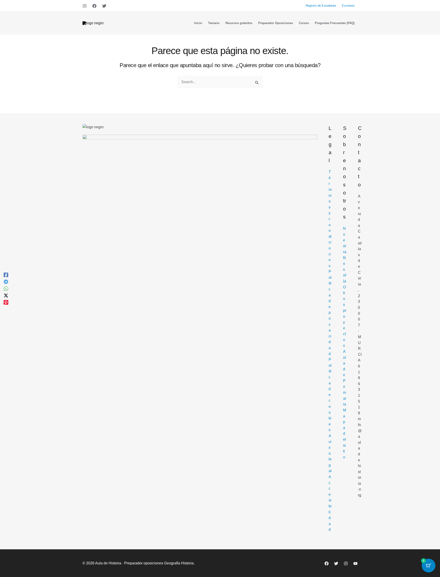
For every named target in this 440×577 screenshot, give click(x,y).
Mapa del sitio (344, 433)
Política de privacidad (330, 312)
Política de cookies (330, 395)
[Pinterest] (6, 302)
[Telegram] (6, 281)
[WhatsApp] (6, 288)
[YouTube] (355, 563)
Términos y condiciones (330, 219)
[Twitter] (104, 6)
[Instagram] (84, 6)
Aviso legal (330, 453)
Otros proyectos (344, 316)
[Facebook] (94, 6)
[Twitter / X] (6, 295)
